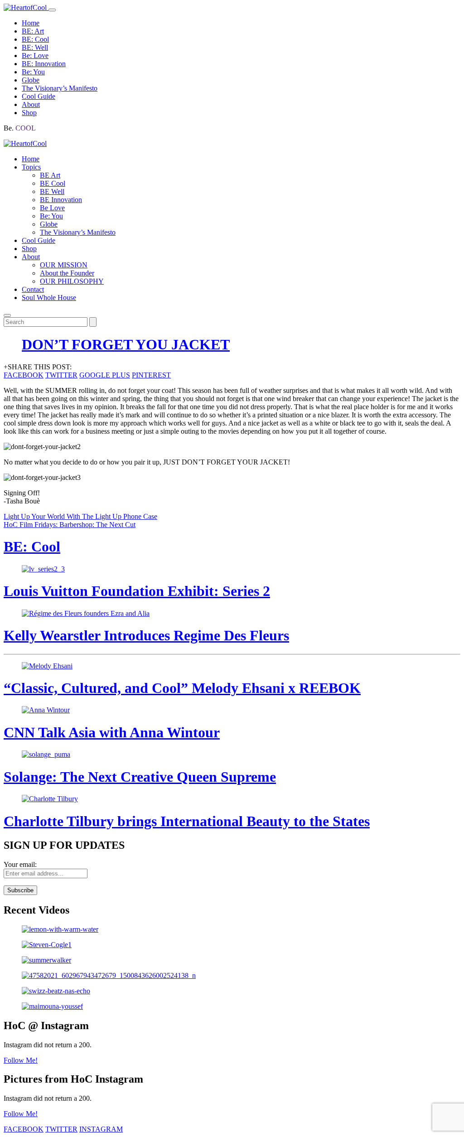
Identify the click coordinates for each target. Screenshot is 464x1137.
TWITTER (61, 375)
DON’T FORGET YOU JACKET (126, 344)
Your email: (20, 864)
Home (30, 23)
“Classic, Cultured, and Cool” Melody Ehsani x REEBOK (182, 688)
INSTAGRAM (101, 1129)
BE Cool (52, 183)
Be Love (52, 208)
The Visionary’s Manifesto (59, 88)
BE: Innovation (44, 64)
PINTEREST (151, 375)
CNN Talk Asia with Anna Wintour (112, 732)
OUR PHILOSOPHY (72, 281)
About (31, 104)
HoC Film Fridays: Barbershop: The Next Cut (69, 524)
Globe (30, 80)
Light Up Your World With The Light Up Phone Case (80, 516)
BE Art (50, 175)
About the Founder (67, 273)
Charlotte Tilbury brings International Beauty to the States (187, 821)
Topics (31, 167)
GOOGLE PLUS (104, 375)
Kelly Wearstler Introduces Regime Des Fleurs (146, 635)
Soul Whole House (49, 297)
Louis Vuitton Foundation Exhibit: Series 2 (137, 591)
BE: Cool (35, 39)
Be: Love (35, 55)
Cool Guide (38, 96)
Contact (33, 289)
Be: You (33, 72)
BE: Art (33, 31)
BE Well (52, 191)
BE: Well (35, 47)
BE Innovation (61, 199)
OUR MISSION (63, 265)
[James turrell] (232, 929)
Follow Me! (21, 1060)
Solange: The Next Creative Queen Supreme (140, 777)
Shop (29, 112)
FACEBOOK (24, 375)
